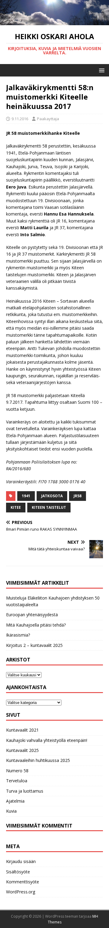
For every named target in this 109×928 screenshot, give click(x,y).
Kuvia (11, 811)
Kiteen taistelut (49, 507)
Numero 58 (17, 770)
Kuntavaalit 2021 (22, 730)
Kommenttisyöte (22, 882)
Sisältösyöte (18, 872)
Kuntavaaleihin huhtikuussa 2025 (38, 760)
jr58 (77, 495)
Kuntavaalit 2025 (22, 750)
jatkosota (52, 495)
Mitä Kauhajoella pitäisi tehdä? (36, 625)
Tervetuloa (16, 781)
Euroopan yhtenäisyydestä (32, 614)
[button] (100, 70)
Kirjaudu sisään (21, 861)
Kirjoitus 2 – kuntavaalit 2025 (34, 645)
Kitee (16, 507)
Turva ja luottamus (24, 791)
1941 (26, 495)
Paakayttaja (48, 118)
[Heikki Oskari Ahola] (54, 22)
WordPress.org (20, 892)
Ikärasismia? (18, 635)
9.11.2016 (20, 118)
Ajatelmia (15, 801)
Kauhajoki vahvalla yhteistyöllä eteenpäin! (46, 740)
